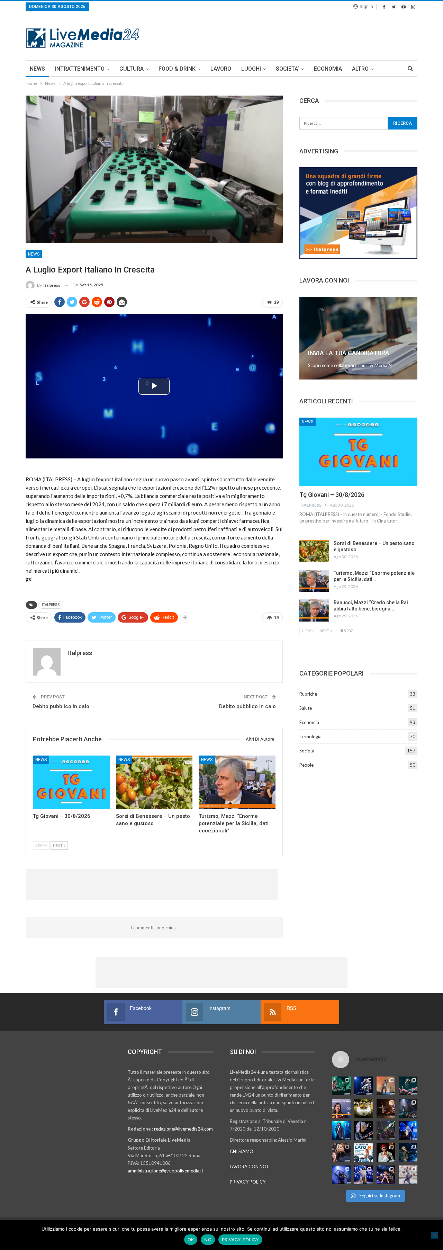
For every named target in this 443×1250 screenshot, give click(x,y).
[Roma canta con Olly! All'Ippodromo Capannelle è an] (386, 1086)
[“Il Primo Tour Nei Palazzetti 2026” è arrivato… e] (408, 1108)
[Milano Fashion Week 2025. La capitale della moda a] (408, 1175)
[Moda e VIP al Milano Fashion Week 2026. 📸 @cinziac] (386, 1152)
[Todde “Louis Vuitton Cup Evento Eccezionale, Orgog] (341, 1108)
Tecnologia (310, 736)
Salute (305, 708)
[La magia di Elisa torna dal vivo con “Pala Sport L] (386, 1108)
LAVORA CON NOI (249, 1166)
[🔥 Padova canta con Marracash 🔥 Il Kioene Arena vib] (408, 1152)
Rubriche (308, 694)
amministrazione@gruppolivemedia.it (165, 1170)
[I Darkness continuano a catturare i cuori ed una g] (386, 1175)
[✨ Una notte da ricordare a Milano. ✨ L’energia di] (363, 1175)
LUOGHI (251, 68)
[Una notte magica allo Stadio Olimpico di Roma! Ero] (408, 1086)
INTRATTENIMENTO (80, 68)
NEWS (37, 68)
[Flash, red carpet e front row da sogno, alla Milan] (341, 1152)
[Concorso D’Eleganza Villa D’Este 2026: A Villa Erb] (363, 1108)
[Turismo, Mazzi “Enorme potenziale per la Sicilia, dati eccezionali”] (237, 782)
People (306, 765)
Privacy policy (240, 1239)
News (33, 254)
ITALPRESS (51, 605)
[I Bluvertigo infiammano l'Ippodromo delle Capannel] (341, 1086)
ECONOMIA (328, 68)
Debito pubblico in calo (61, 706)
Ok (191, 1239)
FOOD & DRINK (177, 68)
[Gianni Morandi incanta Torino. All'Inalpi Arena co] (341, 1130)
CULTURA (131, 68)
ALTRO (360, 68)
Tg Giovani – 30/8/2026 (331, 494)
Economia (309, 722)
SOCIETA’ (287, 68)
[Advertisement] (291, 35)
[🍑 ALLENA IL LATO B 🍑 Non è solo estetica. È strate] (363, 1152)
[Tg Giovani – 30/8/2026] (71, 782)
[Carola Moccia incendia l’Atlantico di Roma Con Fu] (341, 1175)
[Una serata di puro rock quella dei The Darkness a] (363, 1086)
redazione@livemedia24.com (183, 1129)
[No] (434, 1235)
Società (306, 750)
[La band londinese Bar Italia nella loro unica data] (386, 1130)
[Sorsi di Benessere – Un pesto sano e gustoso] (154, 782)
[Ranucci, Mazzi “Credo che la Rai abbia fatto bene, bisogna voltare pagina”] (314, 610)
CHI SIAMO (241, 1151)
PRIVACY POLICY (247, 1182)
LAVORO (220, 68)
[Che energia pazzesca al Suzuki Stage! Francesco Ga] (408, 1130)
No (207, 1239)
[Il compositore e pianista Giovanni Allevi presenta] (363, 1130)
